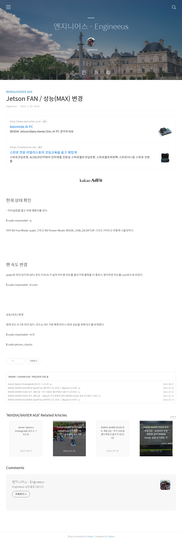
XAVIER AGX (24, 376)
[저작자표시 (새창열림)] (42, 361)
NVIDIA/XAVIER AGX (19, 92)
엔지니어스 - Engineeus (91, 26)
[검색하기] (174, 7)
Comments (15, 468)
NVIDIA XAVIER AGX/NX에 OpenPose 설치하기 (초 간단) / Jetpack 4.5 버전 (42, 399)
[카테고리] (8, 7)
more (173, 416)
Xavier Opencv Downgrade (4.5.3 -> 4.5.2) (28, 384)
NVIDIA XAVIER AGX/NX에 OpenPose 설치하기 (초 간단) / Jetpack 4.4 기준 (42, 388)
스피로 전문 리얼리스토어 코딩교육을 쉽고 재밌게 (43, 153)
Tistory (111, 536)
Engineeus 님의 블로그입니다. (28, 486)
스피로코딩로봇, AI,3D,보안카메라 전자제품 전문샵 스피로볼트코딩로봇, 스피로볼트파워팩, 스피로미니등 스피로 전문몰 (80, 159)
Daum (90, 536)
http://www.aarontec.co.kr (25, 121)
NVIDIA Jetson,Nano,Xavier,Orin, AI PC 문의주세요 (42, 131)
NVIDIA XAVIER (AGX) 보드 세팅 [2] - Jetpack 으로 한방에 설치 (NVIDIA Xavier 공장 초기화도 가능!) (52, 395)
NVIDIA (12, 376)
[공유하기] (16, 361)
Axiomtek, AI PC (21, 127)
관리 (109, 72)
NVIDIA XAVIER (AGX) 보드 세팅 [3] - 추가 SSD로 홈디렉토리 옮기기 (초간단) (42, 392)
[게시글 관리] (21, 361)
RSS (97, 72)
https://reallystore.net (23, 147)
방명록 (85, 72)
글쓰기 (72, 72)
